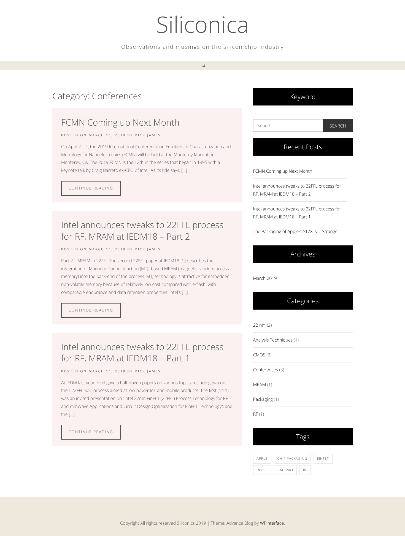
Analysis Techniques (273, 340)
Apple (262, 458)
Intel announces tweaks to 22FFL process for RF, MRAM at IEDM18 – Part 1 (142, 352)
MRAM (259, 384)
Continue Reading (91, 188)
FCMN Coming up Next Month (120, 122)
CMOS (259, 355)
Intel (262, 470)
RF (255, 414)
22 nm (259, 325)
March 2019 (265, 278)
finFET (323, 458)
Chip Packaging (292, 458)
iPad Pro (284, 470)
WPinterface (272, 523)
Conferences (265, 370)
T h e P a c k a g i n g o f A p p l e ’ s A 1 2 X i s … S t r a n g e (295, 231)
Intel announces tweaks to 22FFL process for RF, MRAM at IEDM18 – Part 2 (142, 230)
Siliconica (202, 24)
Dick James (148, 135)
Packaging (263, 399)
